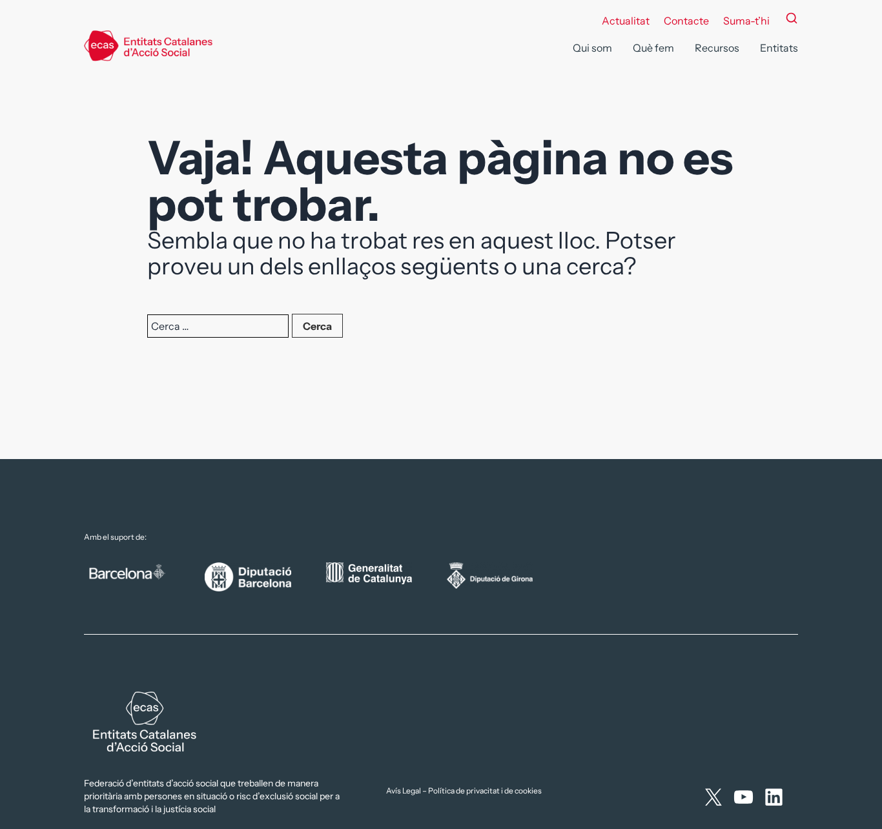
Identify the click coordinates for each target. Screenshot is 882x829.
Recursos (717, 47)
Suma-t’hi (746, 20)
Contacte (686, 20)
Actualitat (626, 20)
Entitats (779, 47)
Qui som (592, 47)
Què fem (653, 47)
